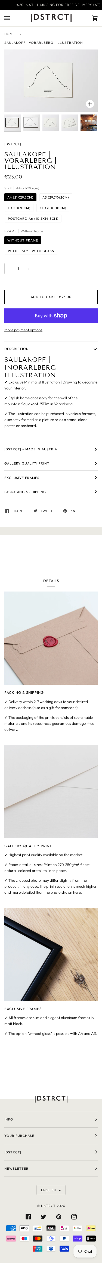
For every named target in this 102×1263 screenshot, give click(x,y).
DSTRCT (48, 1206)
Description (16, 349)
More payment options (23, 329)
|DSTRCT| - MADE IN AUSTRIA (30, 449)
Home (9, 34)
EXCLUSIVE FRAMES (21, 478)
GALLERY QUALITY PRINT (27, 463)
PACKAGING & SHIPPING (25, 492)
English (49, 1190)
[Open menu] (12, 18)
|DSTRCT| (12, 144)
